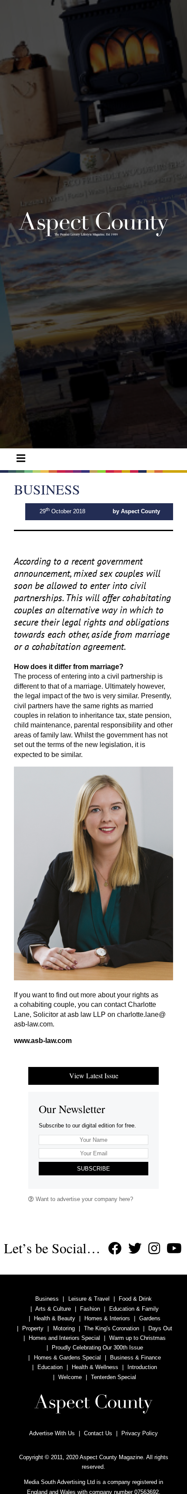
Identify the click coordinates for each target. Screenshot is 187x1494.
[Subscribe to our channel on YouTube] (174, 1248)
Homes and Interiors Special (64, 1338)
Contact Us (98, 1433)
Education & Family (134, 1309)
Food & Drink (135, 1298)
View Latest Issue (93, 1075)
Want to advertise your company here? (83, 1199)
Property (32, 1328)
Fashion (90, 1309)
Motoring (64, 1328)
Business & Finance (135, 1357)
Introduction (142, 1367)
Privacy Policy (139, 1433)
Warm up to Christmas (137, 1338)
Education (50, 1367)
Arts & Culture (53, 1309)
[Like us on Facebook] (115, 1248)
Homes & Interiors (107, 1318)
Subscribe (93, 1168)
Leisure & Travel (89, 1298)
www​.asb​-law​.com (43, 1040)
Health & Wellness (95, 1367)
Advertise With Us (52, 1433)
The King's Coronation (111, 1328)
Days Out (160, 1328)
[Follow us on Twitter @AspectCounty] (135, 1248)
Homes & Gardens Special (67, 1357)
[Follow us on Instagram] (154, 1248)
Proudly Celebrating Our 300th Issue (97, 1347)
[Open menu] (21, 458)
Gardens (149, 1318)
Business (47, 1298)
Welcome (70, 1377)
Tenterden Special (113, 1377)
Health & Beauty (54, 1318)
